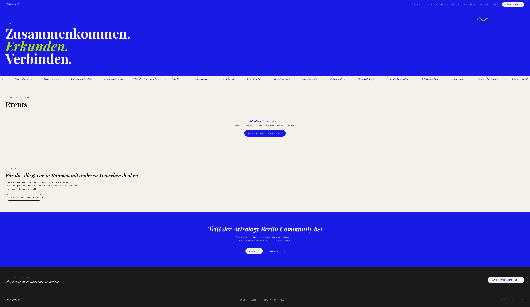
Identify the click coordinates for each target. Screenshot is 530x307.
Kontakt (484, 4)
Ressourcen (470, 4)
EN (495, 4)
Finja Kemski (12, 4)
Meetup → (254, 251)
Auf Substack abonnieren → (506, 280)
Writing (456, 4)
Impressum (279, 300)
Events (444, 4)
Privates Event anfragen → (24, 197)
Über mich (418, 4)
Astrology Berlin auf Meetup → (265, 133)
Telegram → (274, 251)
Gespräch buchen (513, 4)
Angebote (432, 4)
